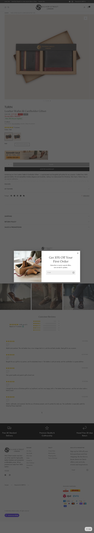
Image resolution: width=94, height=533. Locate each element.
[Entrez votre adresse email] (73, 273)
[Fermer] (77, 253)
